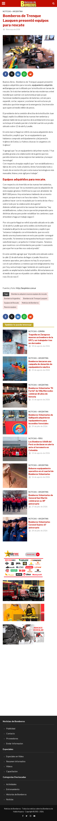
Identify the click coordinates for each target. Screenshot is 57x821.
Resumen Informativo (15, 761)
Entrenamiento (13, 789)
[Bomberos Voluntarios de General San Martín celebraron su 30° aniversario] (15, 502)
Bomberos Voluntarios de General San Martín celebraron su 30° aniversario (40, 499)
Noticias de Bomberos (30, 303)
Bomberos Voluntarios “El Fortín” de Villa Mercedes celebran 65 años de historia (40, 392)
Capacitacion (12, 771)
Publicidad (10, 728)
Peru (40, 438)
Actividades (11, 784)
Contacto (10, 733)
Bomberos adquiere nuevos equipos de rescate (29, 294)
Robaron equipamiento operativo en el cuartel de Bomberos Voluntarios (41, 471)
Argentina (18, 11)
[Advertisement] (28, 676)
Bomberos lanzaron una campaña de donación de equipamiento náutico (40, 364)
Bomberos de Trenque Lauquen (35, 298)
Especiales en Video (15, 756)
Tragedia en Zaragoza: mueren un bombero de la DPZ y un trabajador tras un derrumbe (40, 338)
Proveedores (12, 738)
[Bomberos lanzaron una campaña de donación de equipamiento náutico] (15, 368)
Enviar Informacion (14, 743)
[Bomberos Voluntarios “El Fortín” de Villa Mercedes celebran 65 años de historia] (15, 395)
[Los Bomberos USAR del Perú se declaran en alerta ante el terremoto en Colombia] (15, 448)
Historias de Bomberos (16, 794)
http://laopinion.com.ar (26, 288)
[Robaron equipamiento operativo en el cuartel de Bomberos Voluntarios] (15, 475)
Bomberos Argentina (12, 298)
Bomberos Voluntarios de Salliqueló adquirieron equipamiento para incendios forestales (40, 419)
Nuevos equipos (10, 307)
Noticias (7, 11)
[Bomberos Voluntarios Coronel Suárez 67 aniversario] (15, 529)
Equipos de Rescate (11, 303)
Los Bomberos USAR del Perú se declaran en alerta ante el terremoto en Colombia (41, 445)
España (41, 331)
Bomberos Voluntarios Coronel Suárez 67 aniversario (39, 525)
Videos (9, 766)
